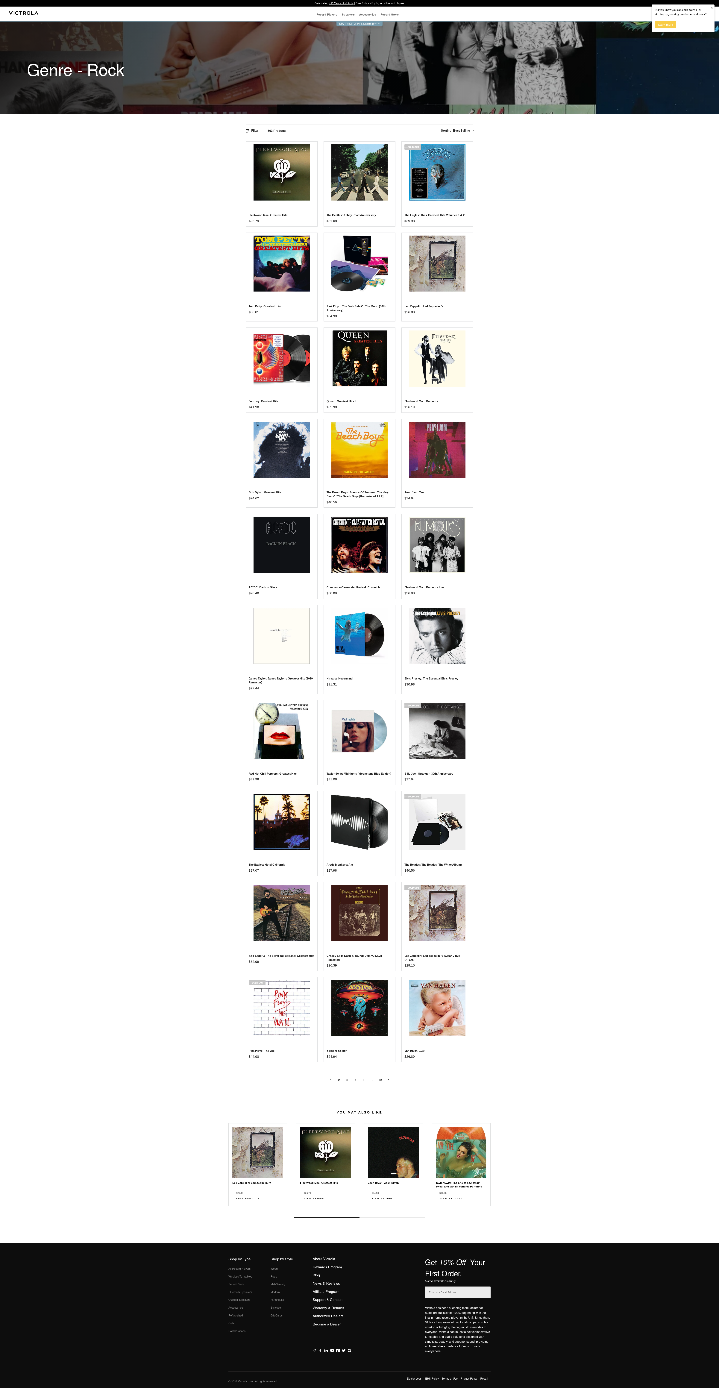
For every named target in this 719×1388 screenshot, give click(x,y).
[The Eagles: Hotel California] (282, 822)
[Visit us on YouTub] (332, 1351)
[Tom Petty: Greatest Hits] (282, 264)
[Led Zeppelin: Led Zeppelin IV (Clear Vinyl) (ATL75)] (437, 913)
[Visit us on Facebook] (320, 1351)
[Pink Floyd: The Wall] (282, 1008)
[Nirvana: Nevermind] (359, 636)
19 (380, 1080)
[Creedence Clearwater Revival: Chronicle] (359, 545)
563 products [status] (277, 130)
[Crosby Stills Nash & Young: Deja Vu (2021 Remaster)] (359, 913)
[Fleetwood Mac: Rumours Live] (437, 545)
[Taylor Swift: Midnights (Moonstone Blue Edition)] (359, 731)
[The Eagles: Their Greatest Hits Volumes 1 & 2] (437, 172)
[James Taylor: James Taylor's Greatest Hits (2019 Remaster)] (282, 636)
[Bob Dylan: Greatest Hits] (282, 450)
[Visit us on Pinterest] (349, 1351)
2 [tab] (392, 1217)
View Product (248, 1198)
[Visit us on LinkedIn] (326, 1351)
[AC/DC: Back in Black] (282, 545)
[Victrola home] (23, 13)
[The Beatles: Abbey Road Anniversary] (359, 172)
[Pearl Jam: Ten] (437, 450)
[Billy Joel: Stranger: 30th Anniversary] (437, 731)
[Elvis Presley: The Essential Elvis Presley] (437, 636)
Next (359, 1209)
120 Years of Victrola (341, 3)
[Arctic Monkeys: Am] (359, 822)
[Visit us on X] (343, 1351)
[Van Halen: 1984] (437, 1008)
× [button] (712, 7)
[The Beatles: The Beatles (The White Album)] (437, 822)
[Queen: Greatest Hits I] (359, 358)
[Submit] (487, 1291)
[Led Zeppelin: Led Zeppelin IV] (437, 264)
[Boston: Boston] (359, 1008)
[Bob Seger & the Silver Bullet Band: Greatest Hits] (282, 913)
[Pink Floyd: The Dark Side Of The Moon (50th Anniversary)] (359, 264)
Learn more (665, 24)
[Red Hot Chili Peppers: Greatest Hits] (282, 731)
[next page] (388, 1080)
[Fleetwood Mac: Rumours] (437, 358)
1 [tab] (327, 1217)
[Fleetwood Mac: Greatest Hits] (282, 172)
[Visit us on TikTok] (338, 1351)
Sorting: (455, 130)
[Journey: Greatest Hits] (282, 358)
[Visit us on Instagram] (314, 1351)
